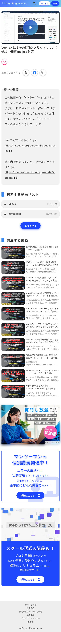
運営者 (30, 621)
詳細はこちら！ (29, 495)
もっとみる (30, 225)
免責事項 (30, 614)
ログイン (44, 3)
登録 (55, 3)
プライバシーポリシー (30, 618)
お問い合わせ (30, 604)
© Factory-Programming (30, 628)
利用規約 (30, 608)
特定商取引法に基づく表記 (30, 611)
